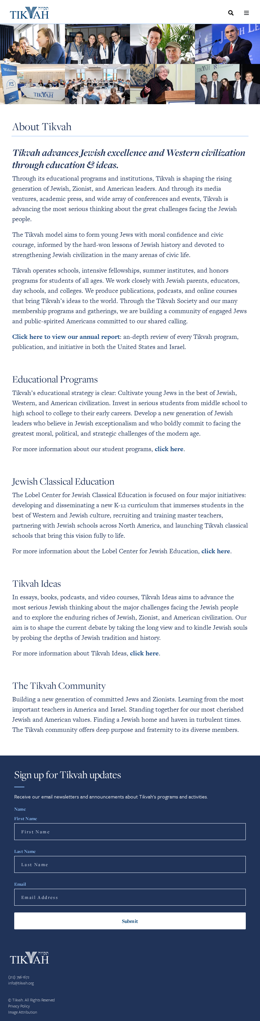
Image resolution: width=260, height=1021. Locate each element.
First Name (25, 818)
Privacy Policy (19, 1006)
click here (169, 449)
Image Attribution (22, 1012)
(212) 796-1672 (18, 977)
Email (20, 884)
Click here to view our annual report (66, 336)
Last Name (25, 851)
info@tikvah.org (21, 983)
